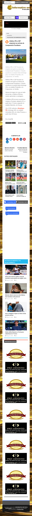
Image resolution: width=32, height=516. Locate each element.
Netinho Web (20, 509)
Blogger (18, 28)
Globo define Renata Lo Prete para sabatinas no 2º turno (14, 333)
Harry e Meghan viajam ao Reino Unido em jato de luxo (15, 314)
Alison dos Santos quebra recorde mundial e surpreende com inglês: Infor (15, 277)
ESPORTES (9, 35)
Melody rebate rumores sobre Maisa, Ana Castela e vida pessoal (15, 296)
